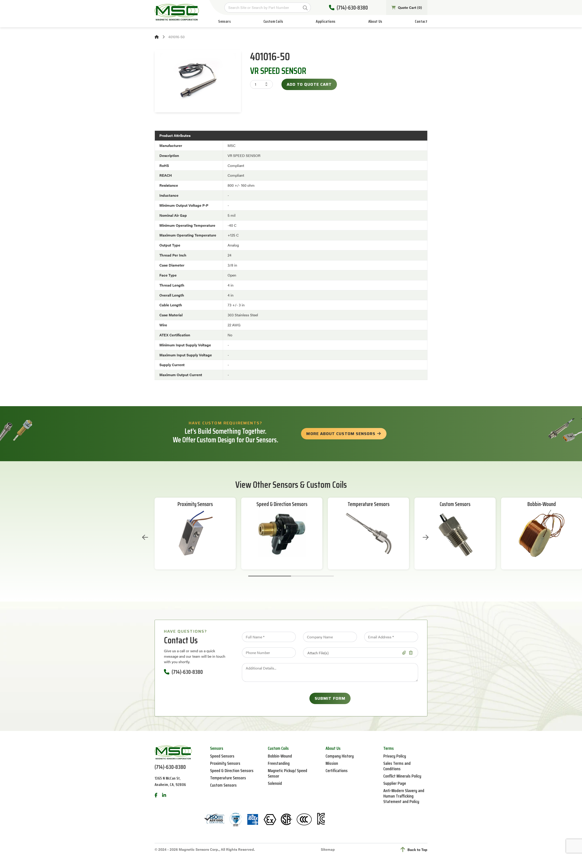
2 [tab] (312, 576)
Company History (340, 756)
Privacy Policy (394, 756)
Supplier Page (394, 783)
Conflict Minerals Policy (402, 776)
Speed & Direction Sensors (281, 504)
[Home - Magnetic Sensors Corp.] (177, 12)
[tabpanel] (195, 533)
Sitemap (328, 849)
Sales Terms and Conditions (397, 766)
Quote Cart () (410, 7)
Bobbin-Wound (541, 504)
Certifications (337, 770)
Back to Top (417, 849)
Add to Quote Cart (309, 84)
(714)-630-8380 (352, 7)
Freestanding (279, 763)
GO (305, 8)
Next (425, 537)
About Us (375, 21)
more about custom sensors (340, 434)
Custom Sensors (455, 504)
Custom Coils (273, 21)
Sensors (224, 21)
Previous (145, 537)
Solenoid (275, 783)
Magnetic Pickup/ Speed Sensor (287, 773)
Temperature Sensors (368, 504)
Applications (325, 21)
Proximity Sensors (195, 504)
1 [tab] (269, 576)
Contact (421, 21)
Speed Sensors (222, 756)
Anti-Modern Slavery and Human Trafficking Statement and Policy (403, 796)
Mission (332, 763)
